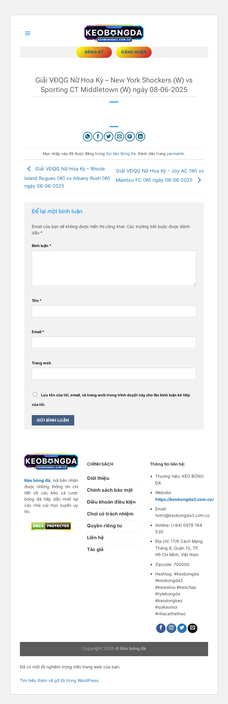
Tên (37, 300)
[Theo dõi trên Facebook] (161, 628)
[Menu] (27, 33)
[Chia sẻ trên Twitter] (109, 137)
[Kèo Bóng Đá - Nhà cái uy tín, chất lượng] (114, 33)
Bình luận (41, 245)
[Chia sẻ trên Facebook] (98, 137)
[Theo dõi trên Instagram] (171, 628)
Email (38, 332)
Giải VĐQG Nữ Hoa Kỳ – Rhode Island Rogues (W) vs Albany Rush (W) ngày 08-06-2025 (67, 177)
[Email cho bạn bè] (119, 137)
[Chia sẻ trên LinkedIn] (140, 137)
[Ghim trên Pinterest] (130, 137)
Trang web (41, 363)
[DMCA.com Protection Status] (51, 525)
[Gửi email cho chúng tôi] (192, 628)
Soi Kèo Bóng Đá (121, 153)
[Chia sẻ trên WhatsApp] (88, 137)
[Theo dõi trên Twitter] (182, 628)
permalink (175, 153)
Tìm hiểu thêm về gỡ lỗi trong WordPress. (59, 680)
